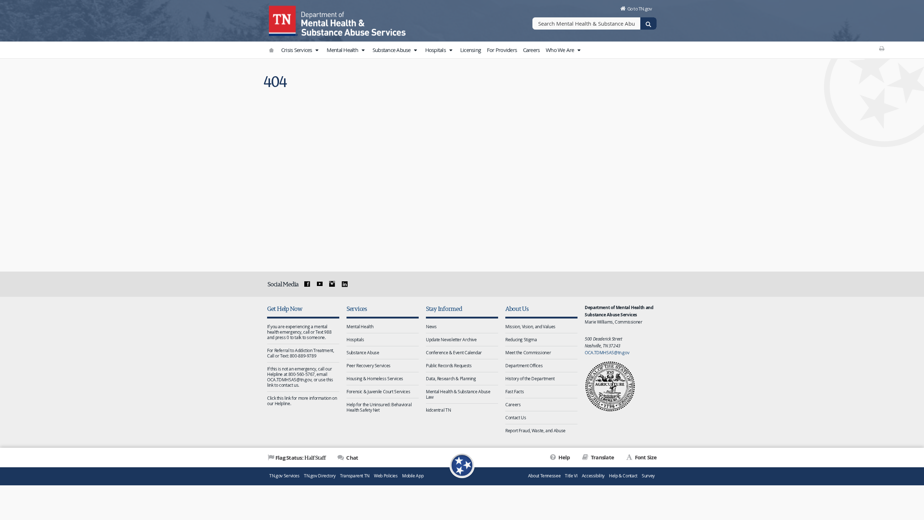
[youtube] (319, 284)
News (431, 326)
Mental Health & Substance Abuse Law (458, 394)
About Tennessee (544, 476)
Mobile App (412, 476)
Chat (351, 458)
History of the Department (530, 378)
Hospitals (436, 49)
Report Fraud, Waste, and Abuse (535, 430)
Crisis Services (297, 49)
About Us (516, 308)
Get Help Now (284, 308)
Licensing (470, 49)
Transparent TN (355, 476)
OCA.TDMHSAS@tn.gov (607, 352)
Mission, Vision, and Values (530, 326)
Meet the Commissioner (528, 352)
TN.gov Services (284, 476)
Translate (602, 457)
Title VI (571, 476)
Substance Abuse (392, 49)
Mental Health (343, 49)
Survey (648, 476)
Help (563, 457)
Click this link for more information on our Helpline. (302, 400)
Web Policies (386, 476)
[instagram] (332, 284)
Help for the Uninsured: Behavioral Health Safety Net (378, 407)
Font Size (645, 457)
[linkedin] (345, 284)
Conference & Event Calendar (454, 352)
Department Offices (523, 365)
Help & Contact (623, 476)
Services (356, 308)
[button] (317, 50)
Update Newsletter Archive (451, 339)
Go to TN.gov (639, 8)
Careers (531, 49)
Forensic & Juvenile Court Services (378, 391)
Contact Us (515, 417)
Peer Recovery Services (368, 365)
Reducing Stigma (521, 339)
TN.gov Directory (320, 476)
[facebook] (307, 284)
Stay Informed (444, 308)
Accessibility (593, 476)
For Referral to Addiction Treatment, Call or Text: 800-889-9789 (300, 353)
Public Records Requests (448, 365)
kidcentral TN (438, 410)
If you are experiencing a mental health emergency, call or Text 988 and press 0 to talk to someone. (299, 332)
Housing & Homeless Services (374, 378)
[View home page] (283, 20)
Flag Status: (300, 457)
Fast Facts (514, 391)
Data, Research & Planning (451, 378)
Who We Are (560, 49)
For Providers (502, 49)
